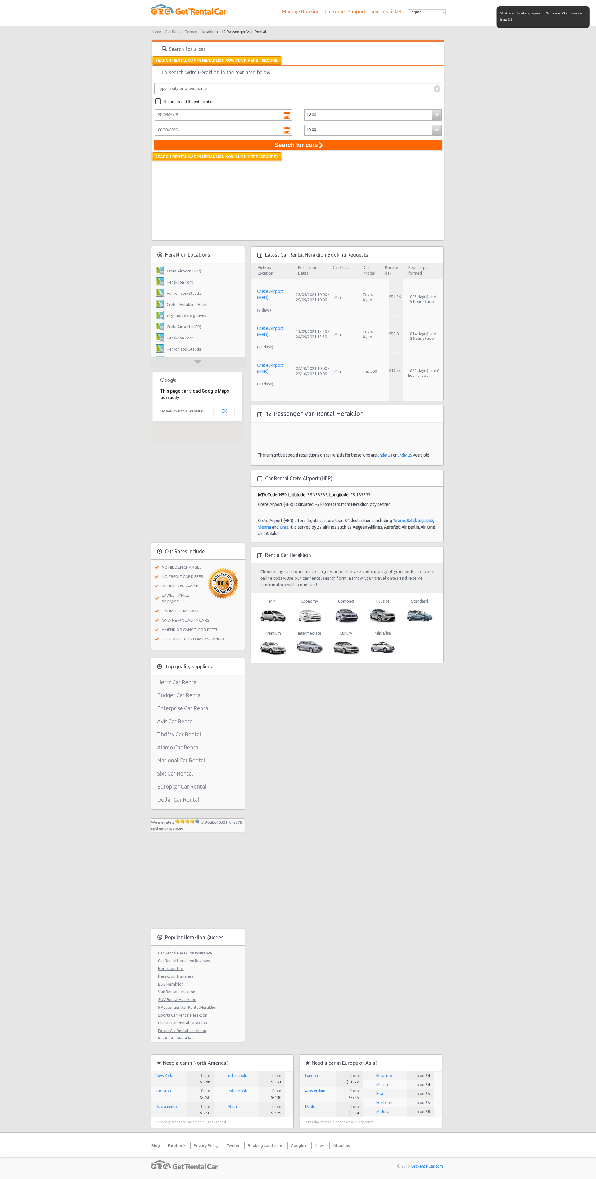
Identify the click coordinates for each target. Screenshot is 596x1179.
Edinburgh (385, 1102)
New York (164, 1075)
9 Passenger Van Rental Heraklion (188, 1007)
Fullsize (383, 601)
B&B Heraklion (171, 984)
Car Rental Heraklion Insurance (185, 953)
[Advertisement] (198, 200)
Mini (273, 601)
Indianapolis (237, 1075)
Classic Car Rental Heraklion (182, 1023)
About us (341, 1145)
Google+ (299, 1145)
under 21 (384, 455)
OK (224, 411)
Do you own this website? (182, 411)
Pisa (379, 1093)
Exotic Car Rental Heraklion (182, 1030)
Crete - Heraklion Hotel (187, 304)
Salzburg (415, 520)
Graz (284, 527)
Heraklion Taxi (171, 968)
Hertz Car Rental (177, 682)
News (320, 1145)
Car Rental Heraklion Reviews (184, 960)
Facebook (177, 1145)
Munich (382, 1084)
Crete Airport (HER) (184, 271)
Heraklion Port (180, 282)
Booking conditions (265, 1145)
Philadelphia (238, 1091)
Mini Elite (383, 633)
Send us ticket (386, 11)
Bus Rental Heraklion (176, 1038)
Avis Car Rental (175, 721)
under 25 (404, 455)
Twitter (233, 1145)
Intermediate (309, 633)
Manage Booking (301, 11)
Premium (273, 633)
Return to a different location (189, 101)
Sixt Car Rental (175, 773)
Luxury (346, 633)
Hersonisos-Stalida (184, 293)
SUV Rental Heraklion (177, 999)
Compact (346, 601)
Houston (163, 1091)
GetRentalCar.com (427, 1166)
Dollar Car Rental (178, 799)
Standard (419, 601)
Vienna (264, 527)
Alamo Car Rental (178, 747)
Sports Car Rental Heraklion (182, 1015)
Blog (155, 1145)
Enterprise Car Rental (183, 708)
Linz (429, 520)
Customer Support (345, 11)
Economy (309, 601)
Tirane (399, 520)
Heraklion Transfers (175, 976)
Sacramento (166, 1106)
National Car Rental (181, 760)
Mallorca (383, 1111)
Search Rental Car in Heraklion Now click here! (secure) (217, 60)
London (311, 1075)
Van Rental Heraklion (176, 992)
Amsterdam (315, 1091)
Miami (233, 1106)
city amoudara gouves (186, 315)
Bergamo (384, 1075)
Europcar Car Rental (181, 786)
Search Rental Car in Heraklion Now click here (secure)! (217, 157)
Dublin (310, 1106)
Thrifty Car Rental (179, 734)
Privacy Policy (206, 1145)
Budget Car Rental (179, 695)
